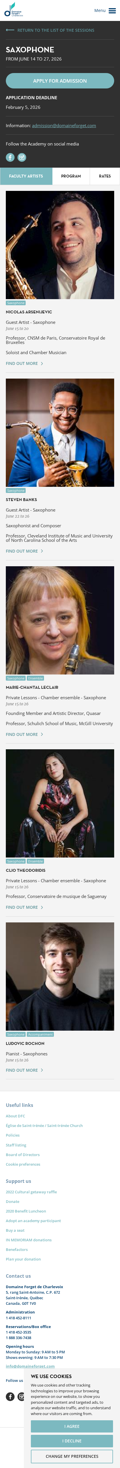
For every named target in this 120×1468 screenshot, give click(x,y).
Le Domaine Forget (13, 10)
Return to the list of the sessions (55, 30)
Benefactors (17, 1249)
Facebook (10, 1396)
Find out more (22, 363)
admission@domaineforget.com (64, 125)
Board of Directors (23, 1154)
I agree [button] (72, 1426)
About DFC (15, 1116)
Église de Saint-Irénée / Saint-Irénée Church (44, 1125)
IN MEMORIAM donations (29, 1239)
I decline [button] (72, 1441)
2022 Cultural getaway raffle (31, 1191)
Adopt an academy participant (33, 1220)
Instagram (21, 1396)
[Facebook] (10, 157)
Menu (100, 10)
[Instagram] (21, 157)
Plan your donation (23, 1259)
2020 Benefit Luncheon (26, 1211)
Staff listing (16, 1145)
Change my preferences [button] (72, 1456)
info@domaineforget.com (30, 1366)
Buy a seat (15, 1230)
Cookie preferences (23, 1164)
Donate (12, 1201)
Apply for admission (60, 80)
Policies (13, 1135)
